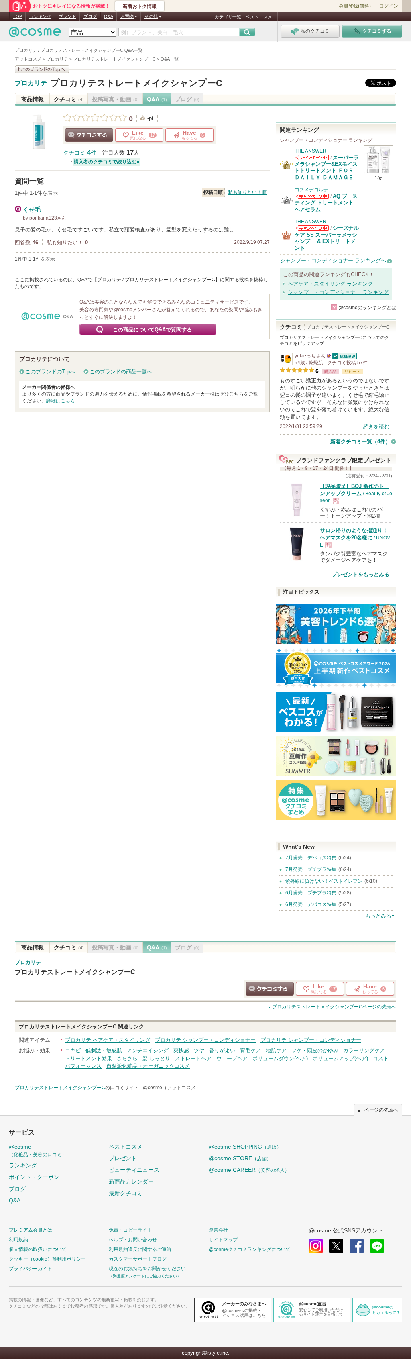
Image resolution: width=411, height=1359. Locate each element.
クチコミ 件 (79, 153)
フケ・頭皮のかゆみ (314, 1050)
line (377, 1246)
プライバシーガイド (30, 1268)
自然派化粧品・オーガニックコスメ (148, 1066)
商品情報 (32, 99)
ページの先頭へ (334, 1007)
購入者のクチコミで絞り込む (105, 162)
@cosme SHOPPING (245, 1146)
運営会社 (218, 1230)
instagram (316, 1246)
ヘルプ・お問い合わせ (133, 1240)
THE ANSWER (310, 151)
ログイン (388, 6)
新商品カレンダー (131, 1181)
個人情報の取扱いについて (38, 1249)
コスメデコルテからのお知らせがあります (312, 196)
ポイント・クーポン (34, 1177)
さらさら (127, 1058)
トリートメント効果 (88, 1058)
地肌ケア (276, 1050)
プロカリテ (31, 83)
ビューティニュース (134, 1170)
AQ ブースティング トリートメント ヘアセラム (326, 202)
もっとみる (378, 916)
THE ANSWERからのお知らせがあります (312, 157)
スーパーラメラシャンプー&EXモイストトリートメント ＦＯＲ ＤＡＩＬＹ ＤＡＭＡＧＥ (327, 167)
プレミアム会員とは (30, 1230)
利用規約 (18, 1240)
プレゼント (123, 1158)
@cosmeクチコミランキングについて (250, 1249)
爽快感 (181, 1050)
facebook (357, 1246)
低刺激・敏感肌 (103, 1050)
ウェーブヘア (232, 1058)
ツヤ (199, 1050)
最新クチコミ (125, 1193)
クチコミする (89, 135)
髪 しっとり (156, 1058)
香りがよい (222, 1050)
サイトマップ (223, 1240)
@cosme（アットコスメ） (172, 1087)
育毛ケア (250, 1050)
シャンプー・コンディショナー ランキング (338, 292)
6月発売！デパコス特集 (310, 904)
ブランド (67, 16)
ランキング (40, 16)
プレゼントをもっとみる (360, 574)
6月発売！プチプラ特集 (310, 893)
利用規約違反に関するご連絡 (140, 1249)
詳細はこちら (60, 401)
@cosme (38, 1150)
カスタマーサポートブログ (138, 1259)
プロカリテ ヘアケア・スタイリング (107, 1040)
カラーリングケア (364, 1050)
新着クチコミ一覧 (360, 442)
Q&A (108, 16)
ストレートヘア (193, 1058)
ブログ (90, 16)
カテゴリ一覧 (228, 16)
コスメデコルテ (311, 189)
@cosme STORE (240, 1158)
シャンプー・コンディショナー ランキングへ (333, 260)
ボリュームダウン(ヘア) (280, 1058)
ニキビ (73, 1050)
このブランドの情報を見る (42, 69)
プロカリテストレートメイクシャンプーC (136, 83)
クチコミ (69, 99)
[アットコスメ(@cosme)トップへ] (35, 34)
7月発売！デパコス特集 (310, 858)
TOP (17, 16)
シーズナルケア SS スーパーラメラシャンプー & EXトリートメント (327, 238)
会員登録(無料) (355, 6)
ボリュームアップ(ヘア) (340, 1058)
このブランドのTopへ (50, 372)
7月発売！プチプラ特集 (310, 869)
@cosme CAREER (249, 1170)
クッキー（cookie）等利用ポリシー (47, 1259)
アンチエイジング (148, 1050)
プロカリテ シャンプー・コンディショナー (205, 1040)
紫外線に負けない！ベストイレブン (323, 881)
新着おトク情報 (140, 6)
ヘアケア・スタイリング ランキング (330, 284)
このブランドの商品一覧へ (121, 372)
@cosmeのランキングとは (367, 307)
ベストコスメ (259, 16)
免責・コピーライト (130, 1230)
